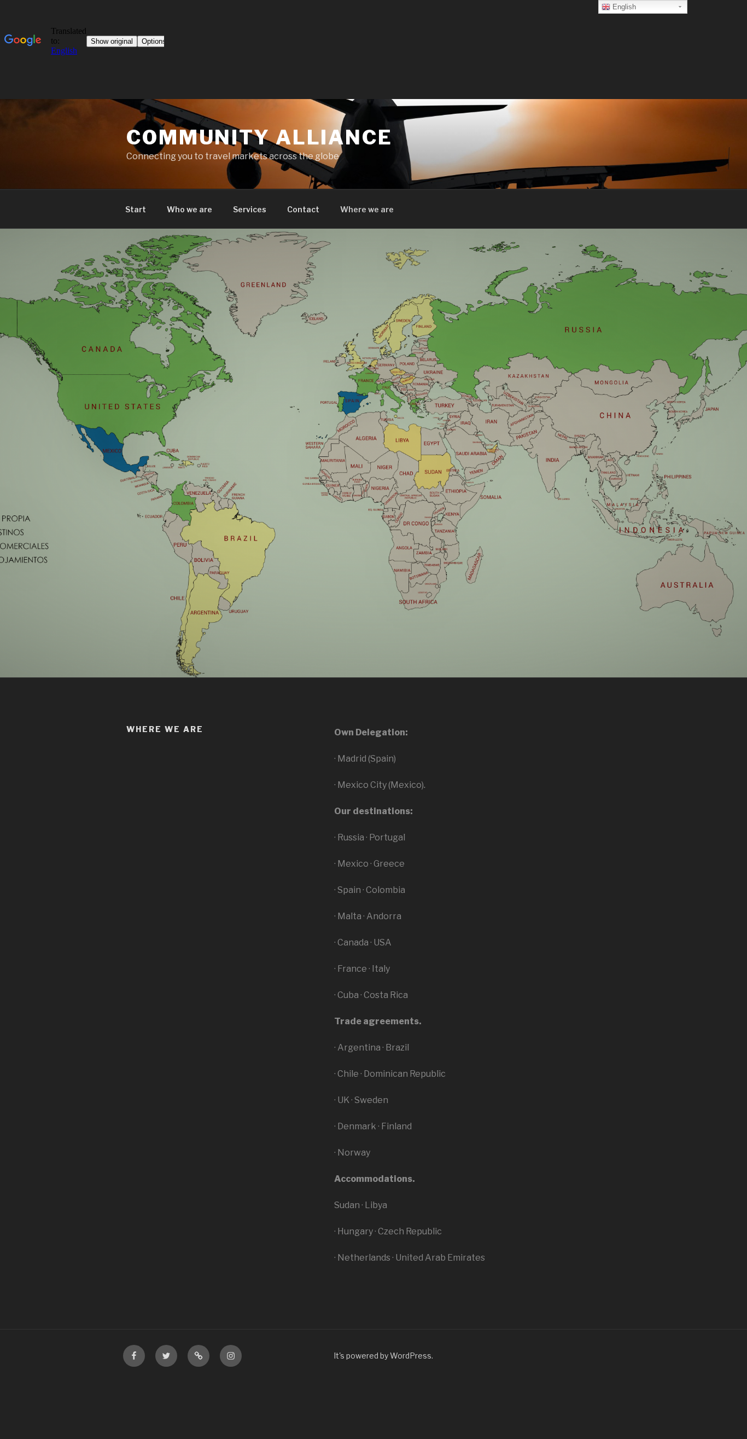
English (623, 7)
